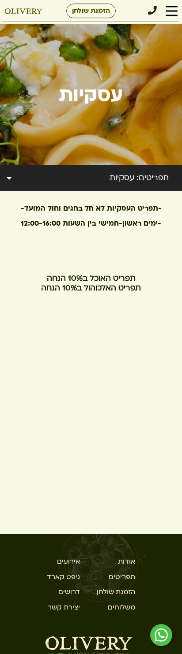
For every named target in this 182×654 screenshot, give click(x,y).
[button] (172, 11)
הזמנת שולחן (91, 10)
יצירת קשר (64, 607)
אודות (126, 561)
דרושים (69, 591)
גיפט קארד (63, 576)
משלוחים (121, 607)
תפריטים (122, 576)
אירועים (68, 561)
